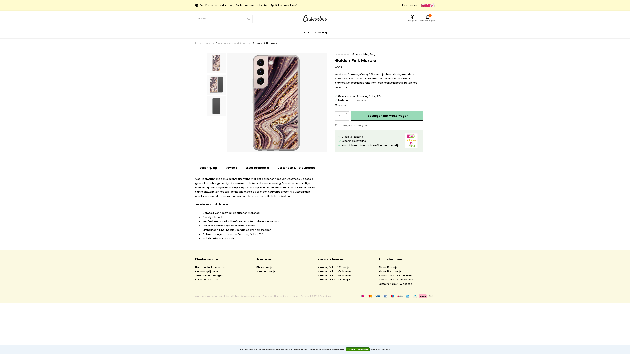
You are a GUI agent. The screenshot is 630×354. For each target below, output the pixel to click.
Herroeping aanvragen (286, 296)
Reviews (231, 168)
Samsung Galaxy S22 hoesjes (234, 43)
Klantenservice (410, 5)
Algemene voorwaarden (208, 296)
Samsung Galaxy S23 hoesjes (334, 267)
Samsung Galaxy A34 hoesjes (334, 275)
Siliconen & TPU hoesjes (266, 43)
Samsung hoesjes (266, 271)
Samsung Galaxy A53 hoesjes (395, 275)
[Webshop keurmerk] (428, 5)
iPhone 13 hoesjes (388, 267)
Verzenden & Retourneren (296, 168)
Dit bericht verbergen (358, 349)
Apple (306, 32)
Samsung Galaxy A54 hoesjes (334, 271)
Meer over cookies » (380, 349)
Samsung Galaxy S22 (369, 96)
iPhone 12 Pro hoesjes (391, 271)
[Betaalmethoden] (362, 296)
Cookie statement (250, 296)
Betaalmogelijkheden (207, 271)
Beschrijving (208, 168)
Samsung (321, 32)
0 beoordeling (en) (363, 54)
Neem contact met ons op (210, 267)
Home (198, 43)
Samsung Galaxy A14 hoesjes (333, 279)
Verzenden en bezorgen (209, 275)
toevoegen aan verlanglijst (353, 125)
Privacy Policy (231, 296)
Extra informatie (257, 168)
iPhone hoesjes (264, 267)
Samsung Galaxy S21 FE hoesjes (396, 279)
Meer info (340, 105)
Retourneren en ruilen (207, 279)
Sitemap (267, 296)
